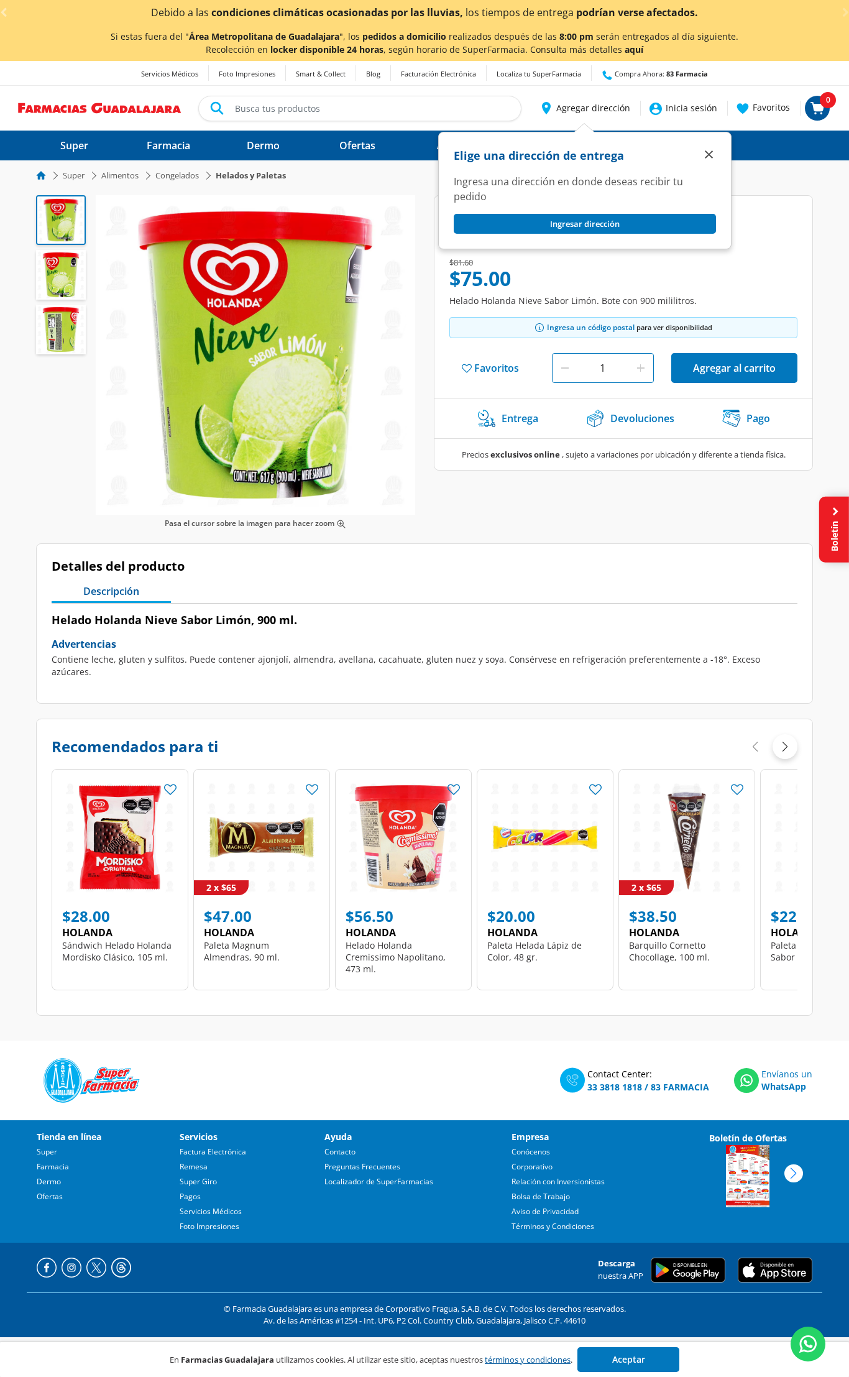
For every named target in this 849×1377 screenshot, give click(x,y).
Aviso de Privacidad (545, 1211)
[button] (584, 108)
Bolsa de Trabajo (541, 1196)
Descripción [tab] (111, 591)
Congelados (177, 175)
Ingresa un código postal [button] (591, 327)
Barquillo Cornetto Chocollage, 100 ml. (669, 951)
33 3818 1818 (614, 1087)
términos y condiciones (528, 1359)
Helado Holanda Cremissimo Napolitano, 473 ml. (396, 957)
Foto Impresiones (247, 73)
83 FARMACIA (680, 1087)
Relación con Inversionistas (558, 1181)
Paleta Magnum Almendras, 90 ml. (242, 951)
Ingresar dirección (585, 223)
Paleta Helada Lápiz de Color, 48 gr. (534, 951)
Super (74, 175)
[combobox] (359, 108)
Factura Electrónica (213, 1151)
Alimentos (120, 175)
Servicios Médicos (169, 73)
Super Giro (198, 1181)
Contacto (340, 1151)
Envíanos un (786, 1074)
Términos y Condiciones (553, 1226)
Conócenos (531, 1151)
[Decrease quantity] (565, 368)
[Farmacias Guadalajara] (99, 107)
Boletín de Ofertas (748, 1138)
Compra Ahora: (660, 73)
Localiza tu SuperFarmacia (539, 73)
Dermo (49, 1181)
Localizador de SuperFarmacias (378, 1181)
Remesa (194, 1166)
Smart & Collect (321, 73)
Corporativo (532, 1166)
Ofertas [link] (357, 145)
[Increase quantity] (640, 368)
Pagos (190, 1196)
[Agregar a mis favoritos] (170, 786)
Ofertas (50, 1196)
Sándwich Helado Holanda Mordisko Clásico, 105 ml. (117, 951)
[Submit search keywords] (217, 108)
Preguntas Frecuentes (362, 1166)
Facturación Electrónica (438, 73)
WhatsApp (783, 1086)
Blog (373, 73)
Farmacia (53, 1166)
